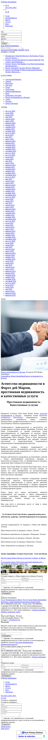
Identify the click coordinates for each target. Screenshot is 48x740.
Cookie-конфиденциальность (20, 602)
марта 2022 (9, 207)
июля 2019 (9, 261)
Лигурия (8, 85)
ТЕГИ (26, 50)
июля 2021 (9, 223)
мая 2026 (8, 117)
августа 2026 (10, 111)
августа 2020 (10, 241)
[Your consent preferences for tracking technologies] (44, 736)
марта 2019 (9, 269)
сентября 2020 (10, 239)
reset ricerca (5, 729)
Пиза (7, 93)
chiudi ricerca (5, 727)
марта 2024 (9, 163)
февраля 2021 (10, 231)
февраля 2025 (10, 141)
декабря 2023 (10, 169)
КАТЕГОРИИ (12, 50)
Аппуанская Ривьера (13, 79)
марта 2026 (9, 121)
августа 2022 (10, 197)
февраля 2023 (10, 185)
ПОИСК (4, 43)
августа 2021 (10, 221)
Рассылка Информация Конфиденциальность (17, 643)
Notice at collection (26, 736)
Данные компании (39, 610)
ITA (7, 8)
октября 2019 (10, 259)
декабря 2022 (10, 189)
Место (20, 600)
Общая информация (13, 91)
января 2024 (10, 167)
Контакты (4, 602)
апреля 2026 (10, 119)
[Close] (2, 596)
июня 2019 (9, 263)
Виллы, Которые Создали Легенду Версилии (22, 68)
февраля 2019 (10, 271)
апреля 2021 (10, 227)
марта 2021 (9, 229)
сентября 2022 (10, 195)
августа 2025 (10, 133)
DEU (15, 8)
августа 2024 (10, 153)
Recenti (4, 50)
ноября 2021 (10, 215)
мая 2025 (8, 137)
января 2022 (10, 211)
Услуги (25, 600)
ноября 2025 (10, 129)
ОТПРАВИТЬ (6, 636)
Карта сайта (35, 602)
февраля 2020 (10, 253)
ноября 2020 (10, 235)
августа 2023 (10, 177)
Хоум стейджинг (11, 103)
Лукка (7, 87)
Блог (7, 690)
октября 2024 (10, 149)
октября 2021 (10, 217)
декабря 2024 (10, 145)
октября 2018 (10, 279)
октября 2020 (10, 237)
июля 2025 (9, 135)
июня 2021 (9, 225)
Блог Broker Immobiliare (10, 46)
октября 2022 (10, 193)
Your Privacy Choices (33, 732)
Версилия (9, 83)
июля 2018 (9, 285)
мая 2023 (8, 179)
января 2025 (10, 143)
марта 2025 (9, 139)
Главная (4, 376)
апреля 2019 (10, 267)
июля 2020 (9, 243)
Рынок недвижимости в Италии (17, 97)
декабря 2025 (10, 127)
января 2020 (10, 255)
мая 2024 (8, 161)
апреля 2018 (10, 291)
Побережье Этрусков (13, 95)
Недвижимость (11, 600)
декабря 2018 (10, 275)
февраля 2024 (10, 165)
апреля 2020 (10, 249)
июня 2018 (9, 287)
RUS (14, 696)
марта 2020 (9, 251)
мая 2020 (8, 247)
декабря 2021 (10, 213)
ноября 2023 (10, 171)
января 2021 (10, 233)
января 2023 (10, 187)
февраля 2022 (10, 209)
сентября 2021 (10, 219)
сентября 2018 (10, 281)
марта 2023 (9, 183)
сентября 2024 (10, 151)
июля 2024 (9, 157)
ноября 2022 (10, 191)
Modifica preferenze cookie (10, 612)
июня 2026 (9, 115)
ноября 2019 (10, 257)
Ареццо (8, 81)
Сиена (7, 99)
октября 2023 (10, 173)
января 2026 (10, 125)
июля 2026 (9, 113)
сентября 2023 (10, 175)
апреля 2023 (10, 181)
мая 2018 (8, 289)
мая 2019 (8, 265)
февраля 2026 (10, 123)
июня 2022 (9, 201)
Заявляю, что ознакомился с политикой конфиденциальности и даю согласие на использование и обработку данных (23, 641)
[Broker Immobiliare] (9, 2)
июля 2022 (9, 199)
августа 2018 (10, 283)
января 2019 (10, 273)
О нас (3, 600)
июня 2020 (9, 245)
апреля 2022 (10, 205)
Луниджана (9, 89)
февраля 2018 (10, 293)
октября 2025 (10, 131)
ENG (11, 8)
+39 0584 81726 (14, 620)
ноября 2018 (10, 277)
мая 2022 (8, 203)
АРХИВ (21, 50)
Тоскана (8, 101)
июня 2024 (9, 159)
